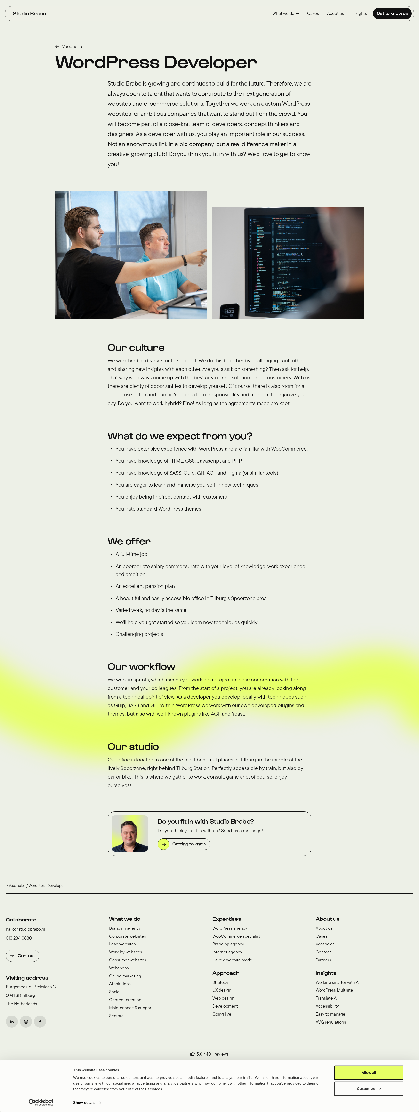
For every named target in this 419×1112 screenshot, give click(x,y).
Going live (221, 1014)
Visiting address (27, 977)
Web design (223, 998)
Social (114, 991)
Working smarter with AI (338, 982)
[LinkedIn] (12, 1022)
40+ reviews (217, 1054)
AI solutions (120, 983)
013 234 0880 (19, 938)
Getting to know (189, 843)
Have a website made (232, 960)
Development (225, 1006)
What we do (283, 13)
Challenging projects (139, 634)
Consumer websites (127, 960)
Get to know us (392, 13)
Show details (84, 1102)
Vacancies (72, 46)
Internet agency (227, 952)
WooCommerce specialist (236, 936)
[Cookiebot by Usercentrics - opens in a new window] (41, 1102)
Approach (226, 972)
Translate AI (327, 998)
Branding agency (125, 928)
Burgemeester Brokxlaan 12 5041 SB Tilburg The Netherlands (31, 995)
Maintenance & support (131, 1007)
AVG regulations (331, 1022)
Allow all (369, 1073)
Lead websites (122, 944)
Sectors (116, 1015)
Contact (26, 955)
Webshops (119, 968)
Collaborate (21, 919)
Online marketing (125, 976)
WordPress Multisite (334, 990)
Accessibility (327, 1006)
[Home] (29, 13)
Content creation (125, 999)
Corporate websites (127, 936)
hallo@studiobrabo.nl (25, 929)
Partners (323, 960)
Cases (313, 13)
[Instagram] (26, 1022)
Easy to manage (330, 1014)
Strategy (220, 982)
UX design (221, 990)
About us (335, 13)
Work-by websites (125, 952)
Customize (366, 1088)
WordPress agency (229, 928)
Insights (359, 13)
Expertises (226, 918)
